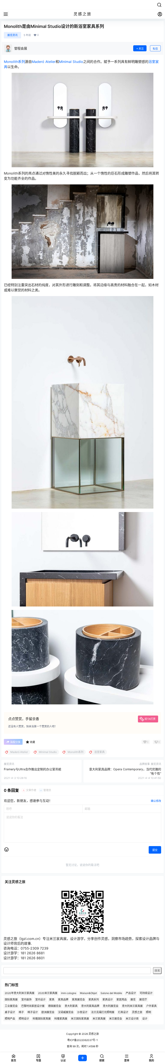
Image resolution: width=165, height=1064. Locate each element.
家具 (51, 999)
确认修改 (156, 801)
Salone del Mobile (111, 993)
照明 (148, 1012)
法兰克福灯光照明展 (102, 1012)
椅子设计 (33, 1012)
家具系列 (94, 999)
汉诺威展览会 (65, 1012)
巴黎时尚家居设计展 (32, 1006)
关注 (141, 48)
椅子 (21, 1012)
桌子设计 (10, 1012)
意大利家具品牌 (90, 1006)
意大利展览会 (110, 1006)
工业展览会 (11, 1006)
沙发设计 (82, 1012)
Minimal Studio (71, 61)
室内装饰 (26, 999)
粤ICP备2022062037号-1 (82, 1040)
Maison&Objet (88, 993)
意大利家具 (71, 1006)
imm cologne (68, 993)
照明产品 (10, 1018)
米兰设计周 (132, 1018)
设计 (144, 1018)
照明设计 (24, 1018)
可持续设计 (146, 993)
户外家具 (151, 1006)
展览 (133, 999)
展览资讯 (12, 35)
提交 (154, 850)
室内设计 (40, 999)
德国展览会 (54, 1006)
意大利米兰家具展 (132, 1006)
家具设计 (107, 999)
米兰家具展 (99, 1018)
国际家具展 (11, 999)
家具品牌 (63, 999)
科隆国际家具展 (42, 1018)
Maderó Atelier (44, 61)
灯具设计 (123, 1012)
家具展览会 (78, 999)
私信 (155, 48)
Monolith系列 (14, 61)
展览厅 (143, 999)
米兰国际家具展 (80, 1018)
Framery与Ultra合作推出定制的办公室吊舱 (32, 769)
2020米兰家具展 (47, 993)
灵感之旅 (137, 1012)
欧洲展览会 (47, 1012)
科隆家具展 (60, 1018)
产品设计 (131, 993)
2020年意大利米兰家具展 (19, 993)
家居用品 (121, 999)
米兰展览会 (115, 1018)
